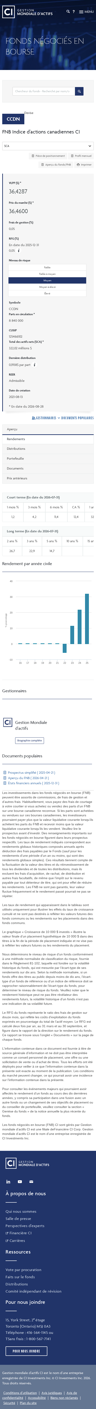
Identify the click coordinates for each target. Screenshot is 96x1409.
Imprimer (86, 164)
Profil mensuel (83, 155)
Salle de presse (18, 1218)
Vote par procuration (23, 1269)
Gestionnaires (46, 418)
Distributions (17, 1284)
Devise (28, 113)
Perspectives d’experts (25, 1225)
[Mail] (31, 1182)
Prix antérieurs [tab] (17, 478)
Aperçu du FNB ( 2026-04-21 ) (28, 778)
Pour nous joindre (26, 1351)
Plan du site (28, 1403)
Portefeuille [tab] (15, 458)
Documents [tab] (15, 468)
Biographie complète (29, 740)
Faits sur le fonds (20, 1277)
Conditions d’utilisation (20, 1393)
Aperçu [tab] (12, 429)
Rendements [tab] (16, 439)
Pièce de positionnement (50, 155)
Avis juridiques (52, 1393)
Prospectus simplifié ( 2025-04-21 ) (31, 772)
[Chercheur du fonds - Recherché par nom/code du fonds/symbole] (79, 91)
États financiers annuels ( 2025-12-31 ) (33, 783)
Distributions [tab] (16, 448)
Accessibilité (37, 1398)
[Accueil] (27, 12)
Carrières (17, 1240)
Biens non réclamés (64, 1398)
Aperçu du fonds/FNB (58, 164)
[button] (18, 250)
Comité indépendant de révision (33, 1291)
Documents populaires (77, 418)
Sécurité (9, 1403)
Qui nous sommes (21, 1211)
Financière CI (20, 1233)
